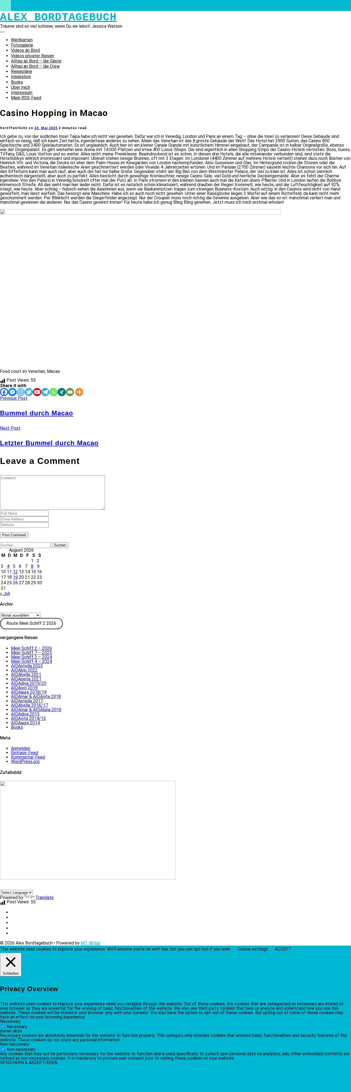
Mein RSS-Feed (26, 97)
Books (17, 82)
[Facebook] (4, 392)
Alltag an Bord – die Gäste (36, 61)
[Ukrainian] (49, 887)
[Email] (70, 392)
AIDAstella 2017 (27, 701)
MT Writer (90, 943)
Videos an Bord (25, 50)
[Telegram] (45, 392)
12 (15, 571)
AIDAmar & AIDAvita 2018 (36, 696)
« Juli (5, 593)
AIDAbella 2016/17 (29, 705)
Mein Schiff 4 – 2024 (31, 661)
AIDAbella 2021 (26, 674)
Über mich (20, 87)
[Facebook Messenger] (12, 392)
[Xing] (62, 392)
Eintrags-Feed (24, 752)
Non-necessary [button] (14, 1044)
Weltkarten (22, 39)
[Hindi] (42, 887)
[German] (3, 887)
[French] (23, 887)
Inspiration (21, 76)
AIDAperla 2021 (26, 679)
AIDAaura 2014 (25, 722)
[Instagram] (20, 392)
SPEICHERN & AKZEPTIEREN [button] (28, 1062)
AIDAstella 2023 (27, 665)
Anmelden (20, 748)
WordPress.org (25, 761)
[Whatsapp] (53, 392)
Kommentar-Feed (28, 757)
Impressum (21, 92)
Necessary (17, 1026)
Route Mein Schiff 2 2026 (31, 623)
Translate (44, 897)
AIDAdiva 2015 (25, 714)
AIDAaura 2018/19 (29, 692)
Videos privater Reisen (32, 55)
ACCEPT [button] (283, 949)
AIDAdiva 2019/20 (28, 683)
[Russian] (56, 887)
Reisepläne (21, 71)
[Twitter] (29, 392)
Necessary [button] (10, 1021)
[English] (10, 887)
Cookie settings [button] (252, 949)
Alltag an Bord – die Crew (35, 66)
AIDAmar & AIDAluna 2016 (36, 709)
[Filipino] (29, 887)
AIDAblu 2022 (24, 670)
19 (15, 577)
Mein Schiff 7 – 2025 (31, 652)
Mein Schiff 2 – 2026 (31, 648)
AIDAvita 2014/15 (28, 718)
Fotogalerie (22, 45)
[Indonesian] (36, 887)
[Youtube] (37, 392)
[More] (79, 392)
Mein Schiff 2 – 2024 (31, 657)
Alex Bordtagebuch (58, 17)
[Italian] (16, 887)
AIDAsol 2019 (24, 687)
